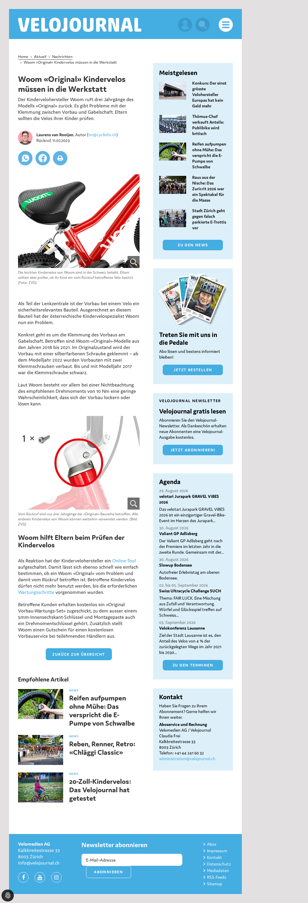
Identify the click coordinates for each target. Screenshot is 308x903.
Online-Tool (124, 561)
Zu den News (193, 245)
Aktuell (40, 56)
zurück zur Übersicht (78, 654)
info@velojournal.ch (39, 863)
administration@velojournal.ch (187, 758)
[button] (25, 158)
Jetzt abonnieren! (193, 450)
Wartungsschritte (36, 592)
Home (23, 56)
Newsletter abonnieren (114, 845)
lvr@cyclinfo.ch (102, 134)
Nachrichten (62, 56)
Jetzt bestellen (193, 369)
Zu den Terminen (193, 665)
